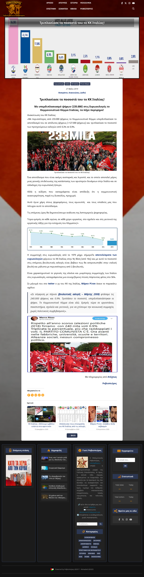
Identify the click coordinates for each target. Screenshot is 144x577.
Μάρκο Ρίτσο (88, 283)
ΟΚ (125, 466)
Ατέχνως (112, 376)
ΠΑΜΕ (87, 557)
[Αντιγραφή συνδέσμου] (39, 395)
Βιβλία (73, 9)
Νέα (80, 557)
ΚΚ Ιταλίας (75, 84)
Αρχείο (49, 3)
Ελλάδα (94, 547)
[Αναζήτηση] (133, 8)
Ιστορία (74, 3)
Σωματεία (63, 9)
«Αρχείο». (92, 507)
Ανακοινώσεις (74, 92)
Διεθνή (83, 92)
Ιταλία (67, 84)
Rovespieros (63, 92)
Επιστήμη (51, 9)
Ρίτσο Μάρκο (85, 84)
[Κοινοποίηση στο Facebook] (28, 395)
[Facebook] (122, 3)
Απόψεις (63, 3)
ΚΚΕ (98, 553)
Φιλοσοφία (85, 3)
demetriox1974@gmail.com (90, 512)
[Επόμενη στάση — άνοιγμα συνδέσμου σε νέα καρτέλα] (19, 470)
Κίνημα (91, 553)
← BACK (72, 435)
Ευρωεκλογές (58, 84)
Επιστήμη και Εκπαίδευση (89, 550)
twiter (51, 283)
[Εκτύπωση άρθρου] (42, 395)
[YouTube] (133, 3)
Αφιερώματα (86, 544)
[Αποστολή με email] (35, 395)
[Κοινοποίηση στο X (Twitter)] (32, 395)
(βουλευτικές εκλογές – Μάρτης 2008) (79, 294)
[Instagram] (129, 3)
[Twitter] (126, 3)
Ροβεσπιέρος (86, 9)
